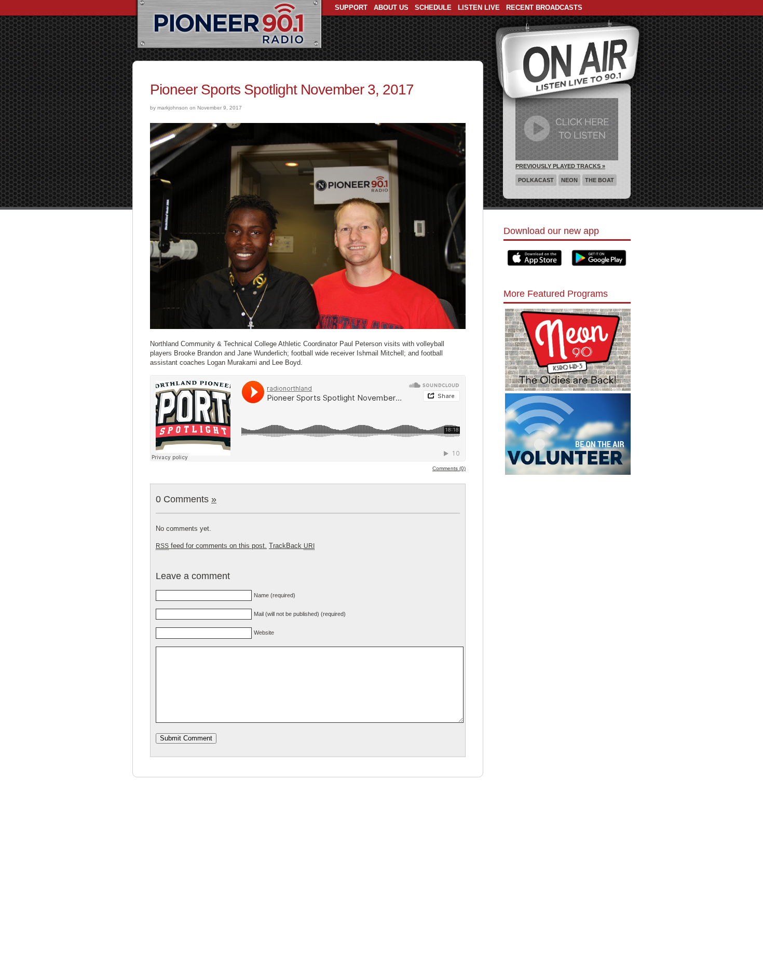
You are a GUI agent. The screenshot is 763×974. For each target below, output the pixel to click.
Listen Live (479, 7)
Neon (569, 180)
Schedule (433, 7)
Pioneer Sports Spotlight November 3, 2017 (282, 89)
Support (351, 7)
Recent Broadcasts (544, 7)
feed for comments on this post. (211, 546)
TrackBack (292, 546)
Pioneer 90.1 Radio (229, 25)
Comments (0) (449, 468)
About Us (391, 7)
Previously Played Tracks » (560, 166)
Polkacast (536, 180)
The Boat (599, 180)
